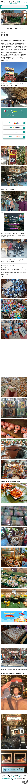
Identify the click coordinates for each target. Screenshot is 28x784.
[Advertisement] (14, 360)
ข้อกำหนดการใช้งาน (17, 777)
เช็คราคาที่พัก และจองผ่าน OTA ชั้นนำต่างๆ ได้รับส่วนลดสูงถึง (15, 113)
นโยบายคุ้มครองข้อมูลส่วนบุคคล (9, 778)
